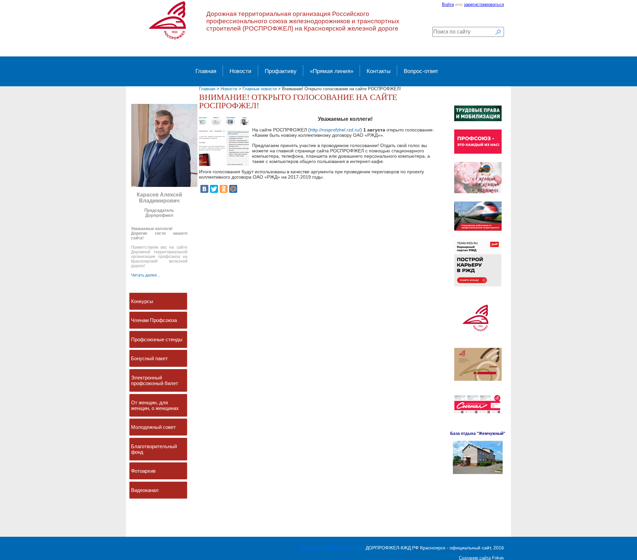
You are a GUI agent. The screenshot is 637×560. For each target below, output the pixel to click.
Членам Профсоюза (154, 320)
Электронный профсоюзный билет (154, 380)
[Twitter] (214, 189)
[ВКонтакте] (204, 189)
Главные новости (260, 88)
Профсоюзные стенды (156, 339)
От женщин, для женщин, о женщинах (155, 405)
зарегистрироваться (484, 4)
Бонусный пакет (149, 358)
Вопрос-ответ (421, 71)
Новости (240, 71)
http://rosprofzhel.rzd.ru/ (335, 129)
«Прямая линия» (331, 71)
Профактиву (281, 71)
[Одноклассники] (224, 189)
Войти (448, 4)
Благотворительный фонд (154, 449)
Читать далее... (145, 275)
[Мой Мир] (233, 189)
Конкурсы (142, 301)
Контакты (378, 71)
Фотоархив (143, 471)
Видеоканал (145, 490)
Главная (205, 71)
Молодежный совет (153, 427)
